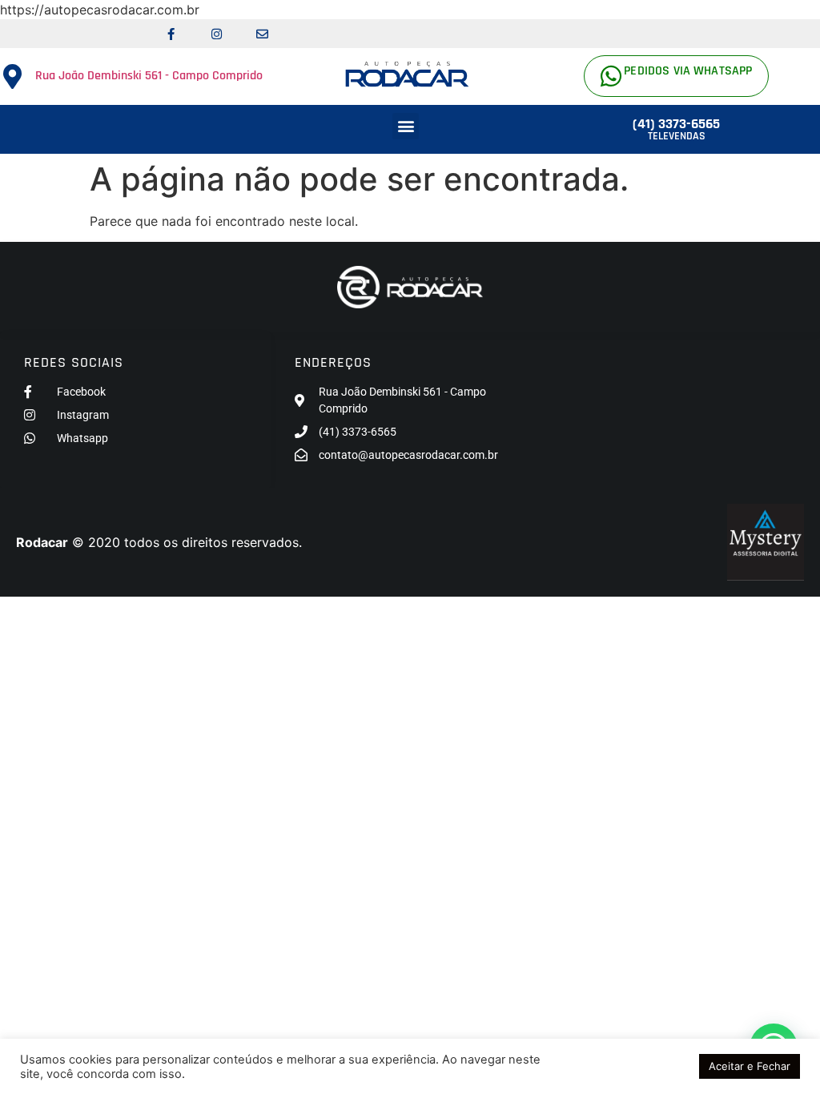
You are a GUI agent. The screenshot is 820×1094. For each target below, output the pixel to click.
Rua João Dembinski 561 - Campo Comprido (149, 75)
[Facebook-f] (170, 33)
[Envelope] (261, 33)
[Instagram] (216, 33)
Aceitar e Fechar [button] (749, 1066)
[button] (405, 126)
